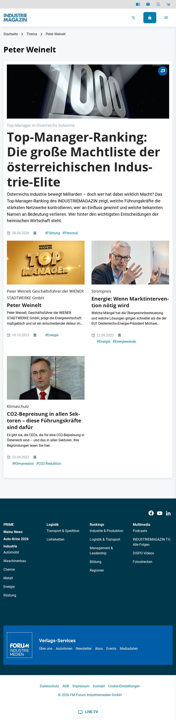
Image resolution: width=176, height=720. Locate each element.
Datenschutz (49, 686)
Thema (31, 34)
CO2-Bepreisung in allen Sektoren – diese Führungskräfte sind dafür (44, 420)
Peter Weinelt (24, 305)
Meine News (13, 532)
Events (111, 649)
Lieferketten (55, 539)
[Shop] (168, 4)
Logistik (53, 525)
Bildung (95, 562)
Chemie (9, 569)
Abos (99, 649)
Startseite (10, 34)
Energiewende (124, 341)
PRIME (8, 525)
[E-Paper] (138, 4)
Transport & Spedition (63, 531)
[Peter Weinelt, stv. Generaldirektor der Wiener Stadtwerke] (46, 378)
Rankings (97, 525)
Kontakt (99, 686)
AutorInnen (64, 649)
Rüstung (9, 595)
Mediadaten (129, 649)
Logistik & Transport (105, 539)
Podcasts (140, 531)
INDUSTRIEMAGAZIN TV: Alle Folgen (152, 542)
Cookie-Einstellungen (124, 686)
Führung (52, 233)
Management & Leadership (101, 550)
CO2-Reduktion (48, 464)
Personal (70, 233)
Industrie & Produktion (106, 531)
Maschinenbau (14, 561)
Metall (8, 578)
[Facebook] (151, 513)
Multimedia (141, 525)
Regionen (97, 570)
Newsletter (84, 649)
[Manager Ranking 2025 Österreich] (88, 91)
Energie (51, 335)
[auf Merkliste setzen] (35, 233)
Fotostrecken (142, 562)
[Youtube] (159, 513)
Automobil (11, 552)
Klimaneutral (23, 464)
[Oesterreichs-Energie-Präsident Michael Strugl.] (130, 262)
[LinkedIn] (168, 513)
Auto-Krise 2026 (16, 539)
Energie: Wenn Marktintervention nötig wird (130, 302)
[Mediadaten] (158, 4)
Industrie (10, 546)
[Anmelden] (149, 17)
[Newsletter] (148, 4)
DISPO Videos (143, 553)
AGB (65, 686)
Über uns (45, 649)
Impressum (81, 686)
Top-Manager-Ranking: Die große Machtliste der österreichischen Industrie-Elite (83, 159)
